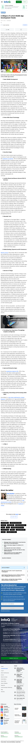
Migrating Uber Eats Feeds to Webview (12, 548)
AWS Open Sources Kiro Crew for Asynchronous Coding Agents (12, 571)
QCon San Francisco (21, 692)
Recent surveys (4, 252)
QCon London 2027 (21, 698)
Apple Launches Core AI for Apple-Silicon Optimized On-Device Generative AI (13, 553)
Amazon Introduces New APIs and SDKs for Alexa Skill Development (14, 550)
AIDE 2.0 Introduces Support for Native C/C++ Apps (14, 546)
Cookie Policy (18, 741)
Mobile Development (20, 525)
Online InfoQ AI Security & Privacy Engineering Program (20, 670)
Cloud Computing (20, 529)
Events (2, 674)
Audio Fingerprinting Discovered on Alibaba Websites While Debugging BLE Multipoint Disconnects (13, 575)
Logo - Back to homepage (7, 2)
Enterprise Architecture (17, 527)
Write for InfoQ (4, 677)
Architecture (5, 529)
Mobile (3, 12)
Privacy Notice (3, 741)
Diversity (3, 691)
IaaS (8, 527)
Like (8, 29)
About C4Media (4, 683)
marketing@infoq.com (19, 736)
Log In (2, 670)
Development (5, 522)
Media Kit (3, 685)
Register (19, 1)
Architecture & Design (16, 522)
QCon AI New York (20, 695)
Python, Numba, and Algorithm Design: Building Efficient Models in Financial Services (12, 580)
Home (2, 666)
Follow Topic (14, 516)
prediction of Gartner (8, 158)
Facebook (20, 503)
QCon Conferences (5, 672)
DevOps (3, 525)
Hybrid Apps (10, 525)
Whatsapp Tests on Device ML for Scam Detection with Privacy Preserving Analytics (15, 543)
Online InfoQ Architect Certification (19, 675)
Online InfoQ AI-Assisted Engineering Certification (20, 687)
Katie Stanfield (6, 25)
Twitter (2, 505)
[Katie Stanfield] (2, 25)
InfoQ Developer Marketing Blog (6, 688)
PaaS (3, 527)
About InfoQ (3, 681)
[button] (12, 608)
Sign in (24, 1)
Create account (4, 668)
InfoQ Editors (3, 679)
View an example (20, 590)
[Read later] (21, 29)
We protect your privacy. (5, 610)
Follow (25, 24)
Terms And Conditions (11, 741)
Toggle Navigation (2, 2)
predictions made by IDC (12, 371)
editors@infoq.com (4, 736)
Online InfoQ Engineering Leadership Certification (19, 681)
